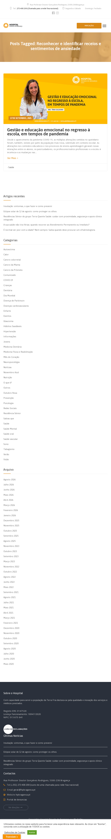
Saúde (11, 167)
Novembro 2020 (11, 633)
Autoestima (9, 249)
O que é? (7, 382)
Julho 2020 (8, 653)
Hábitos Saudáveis (12, 326)
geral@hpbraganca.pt (25, 790)
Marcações (89, 25)
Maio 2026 (8, 495)
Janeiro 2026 (9, 515)
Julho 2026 (8, 484)
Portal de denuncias (17, 799)
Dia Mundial (9, 295)
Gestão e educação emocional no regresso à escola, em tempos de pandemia (48, 131)
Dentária (7, 290)
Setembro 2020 (10, 643)
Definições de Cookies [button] (14, 832)
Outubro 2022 (10, 571)
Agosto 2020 (9, 648)
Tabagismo (8, 449)
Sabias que (8, 418)
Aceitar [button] (32, 832)
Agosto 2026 (9, 479)
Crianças (7, 285)
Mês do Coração (11, 357)
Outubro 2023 (10, 551)
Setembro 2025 (10, 536)
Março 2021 (9, 618)
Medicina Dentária (12, 347)
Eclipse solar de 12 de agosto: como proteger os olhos (30, 211)
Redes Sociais (10, 408)
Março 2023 (9, 561)
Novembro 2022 (11, 566)
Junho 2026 (9, 489)
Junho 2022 (9, 582)
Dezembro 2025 (11, 520)
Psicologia (8, 403)
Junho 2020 (9, 658)
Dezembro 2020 (11, 628)
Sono (6, 444)
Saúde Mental (10, 429)
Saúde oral (8, 434)
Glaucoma (8, 321)
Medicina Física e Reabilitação (18, 352)
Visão (6, 459)
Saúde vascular (10, 439)
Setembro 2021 (10, 592)
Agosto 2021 (9, 597)
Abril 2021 (8, 612)
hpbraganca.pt (23, 794)
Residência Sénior (12, 413)
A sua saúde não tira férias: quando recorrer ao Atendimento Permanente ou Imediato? (46, 224)
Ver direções (14, 807)
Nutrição (7, 377)
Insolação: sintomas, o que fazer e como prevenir (27, 206)
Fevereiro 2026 (10, 510)
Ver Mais (12, 158)
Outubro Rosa (10, 393)
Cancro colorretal (12, 259)
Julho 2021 (8, 602)
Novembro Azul (11, 372)
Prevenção (8, 398)
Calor (6, 254)
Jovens (6, 341)
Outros (6, 387)
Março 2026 (9, 505)
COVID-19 (8, 280)
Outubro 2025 (10, 530)
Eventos (7, 316)
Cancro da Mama (11, 265)
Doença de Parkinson (13, 300)
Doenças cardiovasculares (16, 306)
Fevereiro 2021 (10, 623)
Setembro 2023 (10, 556)
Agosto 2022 (9, 577)
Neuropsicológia (11, 362)
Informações (9, 336)
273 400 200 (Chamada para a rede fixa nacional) (37, 8)
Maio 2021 (8, 607)
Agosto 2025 (9, 541)
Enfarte (7, 311)
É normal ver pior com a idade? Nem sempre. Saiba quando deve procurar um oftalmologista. (49, 230)
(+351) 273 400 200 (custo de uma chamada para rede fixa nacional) (45, 785)
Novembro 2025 (11, 525)
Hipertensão (9, 331)
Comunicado (9, 275)
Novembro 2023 (11, 546)
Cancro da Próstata (12, 270)
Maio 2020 (8, 664)
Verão (6, 454)
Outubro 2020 (10, 638)
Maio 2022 (8, 587)
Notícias (7, 367)
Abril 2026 (8, 500)
